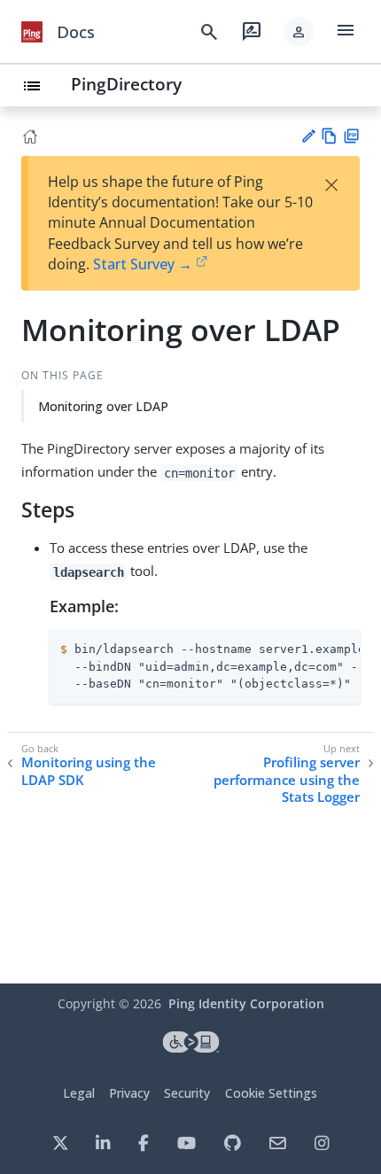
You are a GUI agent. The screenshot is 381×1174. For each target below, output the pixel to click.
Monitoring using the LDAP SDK (88, 771)
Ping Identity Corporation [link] (246, 1003)
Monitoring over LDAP (103, 406)
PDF (351, 136)
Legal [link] (79, 1093)
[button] (298, 32)
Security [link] (187, 1093)
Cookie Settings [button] (271, 1093)
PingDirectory (126, 84)
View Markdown (329, 136)
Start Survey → (142, 264)
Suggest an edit (307, 136)
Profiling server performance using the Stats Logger (287, 779)
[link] (32, 32)
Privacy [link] (129, 1093)
